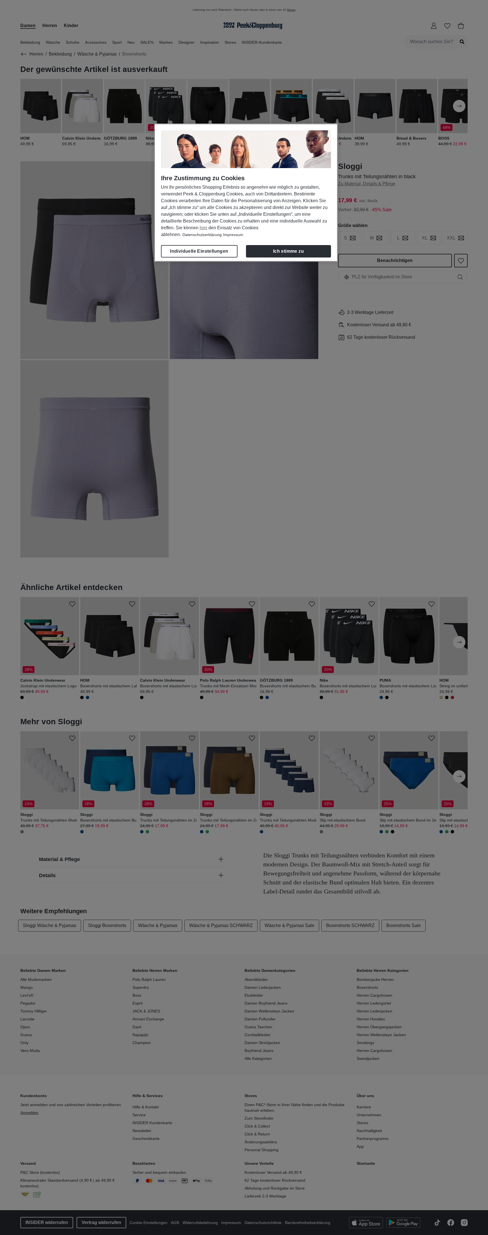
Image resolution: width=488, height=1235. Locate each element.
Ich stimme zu (288, 251)
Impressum (233, 234)
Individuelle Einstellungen (199, 251)
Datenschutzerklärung (202, 234)
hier (203, 227)
